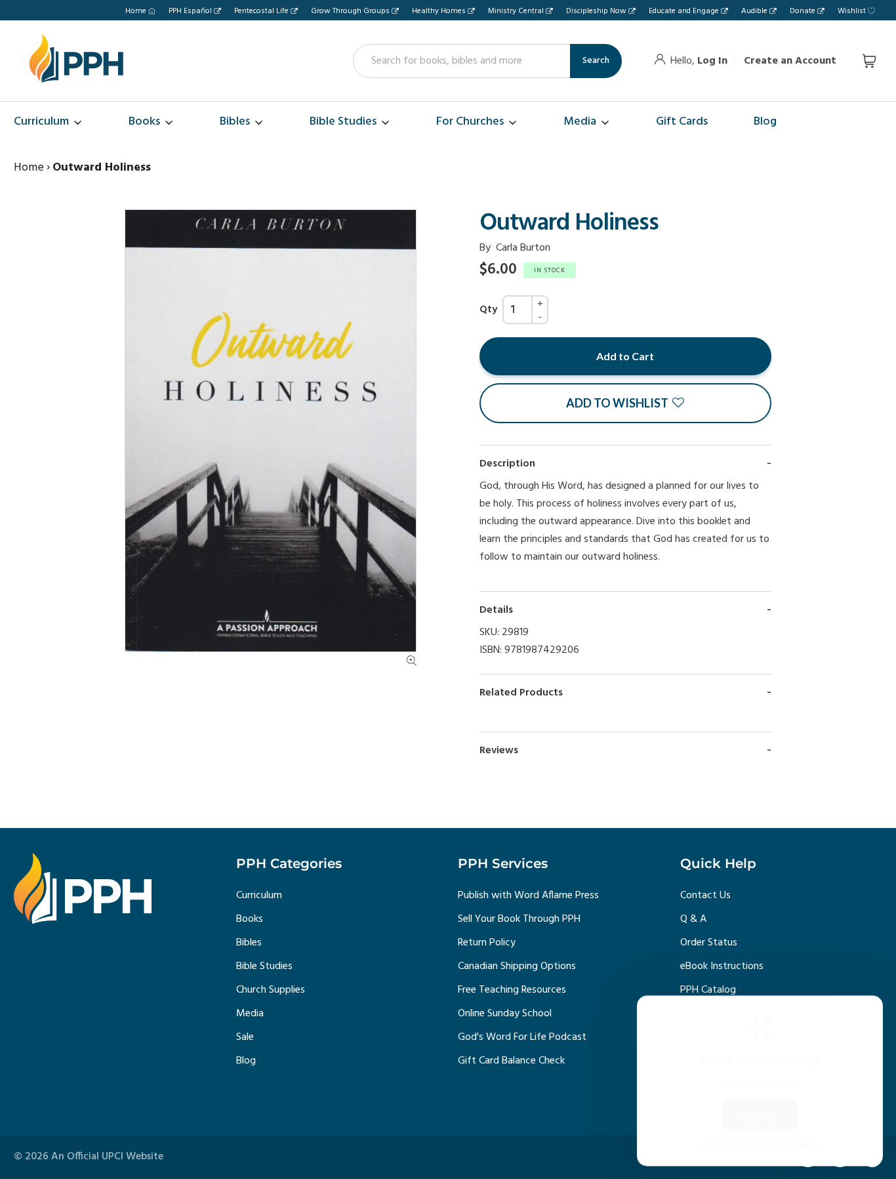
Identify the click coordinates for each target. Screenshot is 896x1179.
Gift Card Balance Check (511, 1060)
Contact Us (705, 895)
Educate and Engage (684, 11)
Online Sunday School (505, 1013)
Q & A (693, 919)
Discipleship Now (596, 11)
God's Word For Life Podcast (522, 1037)
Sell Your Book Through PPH (519, 919)
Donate (802, 11)
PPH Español (190, 11)
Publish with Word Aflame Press (528, 895)
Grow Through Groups (350, 11)
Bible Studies (264, 966)
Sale (245, 1037)
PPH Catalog (708, 990)
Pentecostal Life (261, 11)
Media (250, 1013)
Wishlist (852, 11)
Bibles (249, 942)
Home (135, 11)
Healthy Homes (439, 11)
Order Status (708, 942)
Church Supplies (270, 990)
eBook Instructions (722, 966)
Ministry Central (516, 11)
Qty (488, 309)
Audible (754, 11)
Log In (712, 61)
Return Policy (487, 942)
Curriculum (259, 895)
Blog (246, 1060)
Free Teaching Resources (512, 990)
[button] (625, 403)
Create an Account (790, 61)
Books (249, 919)
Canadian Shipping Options (517, 966)
